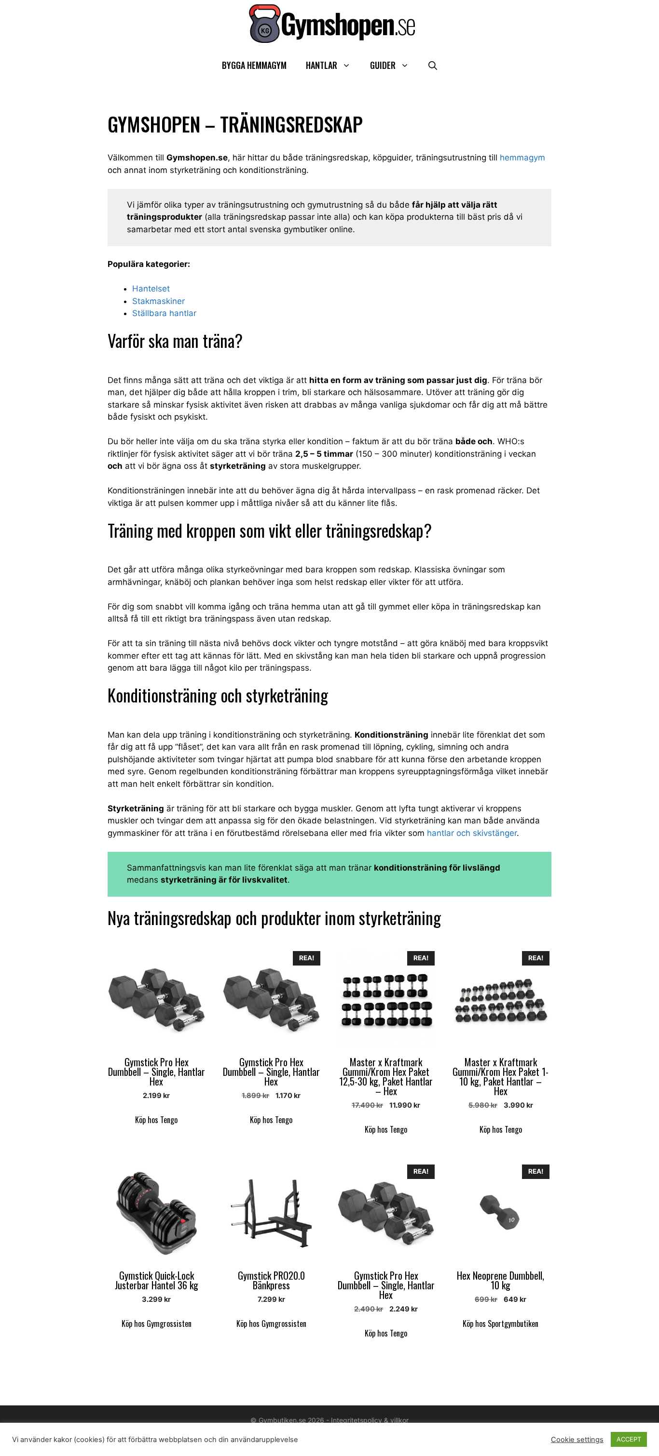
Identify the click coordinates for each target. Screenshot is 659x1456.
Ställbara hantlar (164, 313)
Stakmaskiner (158, 301)
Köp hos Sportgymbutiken (500, 1323)
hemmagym (522, 157)
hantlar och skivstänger (472, 833)
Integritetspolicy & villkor (370, 1420)
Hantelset (151, 288)
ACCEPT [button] (629, 1439)
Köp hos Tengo (156, 1119)
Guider (383, 65)
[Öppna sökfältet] (433, 65)
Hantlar (321, 65)
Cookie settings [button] (577, 1439)
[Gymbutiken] (329, 23)
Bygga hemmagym (254, 65)
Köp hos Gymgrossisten (157, 1323)
